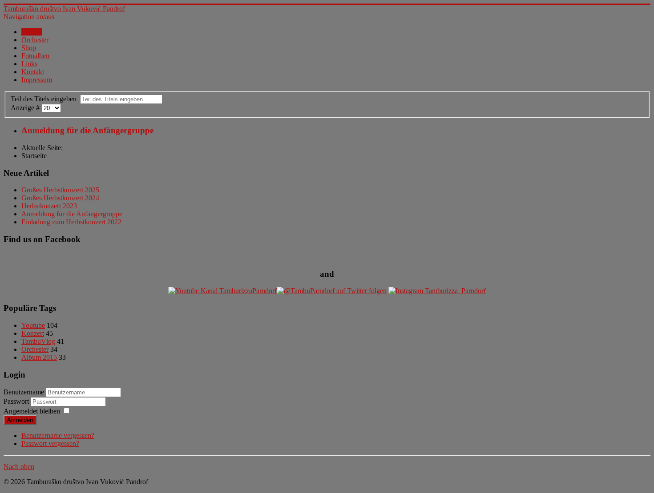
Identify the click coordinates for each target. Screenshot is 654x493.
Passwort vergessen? (50, 443)
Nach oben (19, 466)
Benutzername (24, 392)
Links (29, 64)
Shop (28, 48)
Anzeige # (26, 107)
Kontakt (32, 72)
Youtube (33, 325)
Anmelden (20, 420)
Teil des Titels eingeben (45, 99)
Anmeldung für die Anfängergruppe (87, 130)
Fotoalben (35, 56)
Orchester (34, 40)
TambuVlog (38, 341)
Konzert (32, 333)
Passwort (17, 401)
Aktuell (31, 32)
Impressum (36, 79)
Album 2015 (39, 357)
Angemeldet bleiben (32, 411)
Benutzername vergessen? (57, 435)
